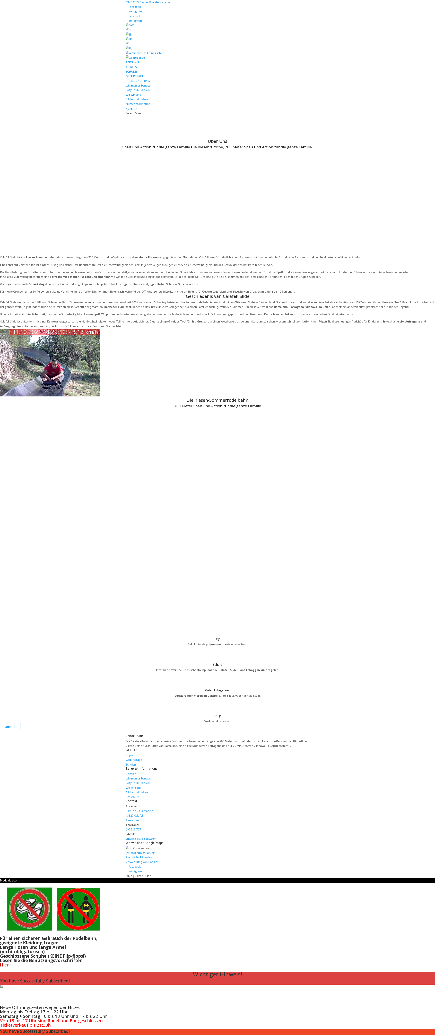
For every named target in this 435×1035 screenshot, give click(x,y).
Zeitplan (131, 774)
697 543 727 (133, 2)
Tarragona (132, 820)
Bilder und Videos (137, 99)
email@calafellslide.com (141, 839)
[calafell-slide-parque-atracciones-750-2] (14, 565)
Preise (218, 134)
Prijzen (130, 755)
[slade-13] (34, 517)
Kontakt (10, 726)
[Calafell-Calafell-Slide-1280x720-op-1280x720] (14, 460)
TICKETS (131, 67)
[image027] (34, 570)
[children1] (34, 412)
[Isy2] (4, 513)
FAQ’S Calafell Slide (138, 90)
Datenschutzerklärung (140, 853)
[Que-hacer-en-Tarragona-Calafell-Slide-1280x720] (34, 464)
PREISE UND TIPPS (138, 81)
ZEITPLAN (132, 62)
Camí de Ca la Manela (139, 811)
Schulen (131, 764)
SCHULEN (132, 71)
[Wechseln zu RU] (129, 48)
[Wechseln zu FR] (129, 39)
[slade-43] (14, 619)
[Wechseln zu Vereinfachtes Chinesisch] (143, 53)
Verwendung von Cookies (142, 862)
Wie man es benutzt (138, 85)
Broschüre (132, 797)
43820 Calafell (135, 815)
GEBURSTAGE (135, 76)
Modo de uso (8, 880)
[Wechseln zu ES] (129, 30)
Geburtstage (134, 760)
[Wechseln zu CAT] (130, 25)
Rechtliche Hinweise (139, 857)
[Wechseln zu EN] (129, 34)
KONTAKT (132, 109)
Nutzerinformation (138, 104)
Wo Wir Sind (133, 95)
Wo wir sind (133, 788)
